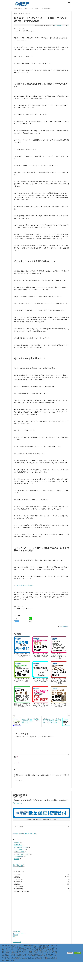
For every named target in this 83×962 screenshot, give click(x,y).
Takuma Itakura (63, 626)
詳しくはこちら (17, 803)
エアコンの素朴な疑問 (20, 847)
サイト (16, 769)
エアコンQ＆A (18, 845)
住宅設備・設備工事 (18, 833)
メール (16, 763)
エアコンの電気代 (19, 852)
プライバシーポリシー (19, 933)
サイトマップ (17, 942)
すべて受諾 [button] (77, 952)
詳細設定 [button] (70, 952)
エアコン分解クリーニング (22, 854)
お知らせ (16, 842)
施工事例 (16, 859)
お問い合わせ (17, 931)
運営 (14, 936)
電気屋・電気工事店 (30, 833)
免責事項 (15, 935)
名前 (16, 757)
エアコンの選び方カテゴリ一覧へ (23, 585)
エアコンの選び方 (59, 25)
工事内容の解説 (18, 856)
